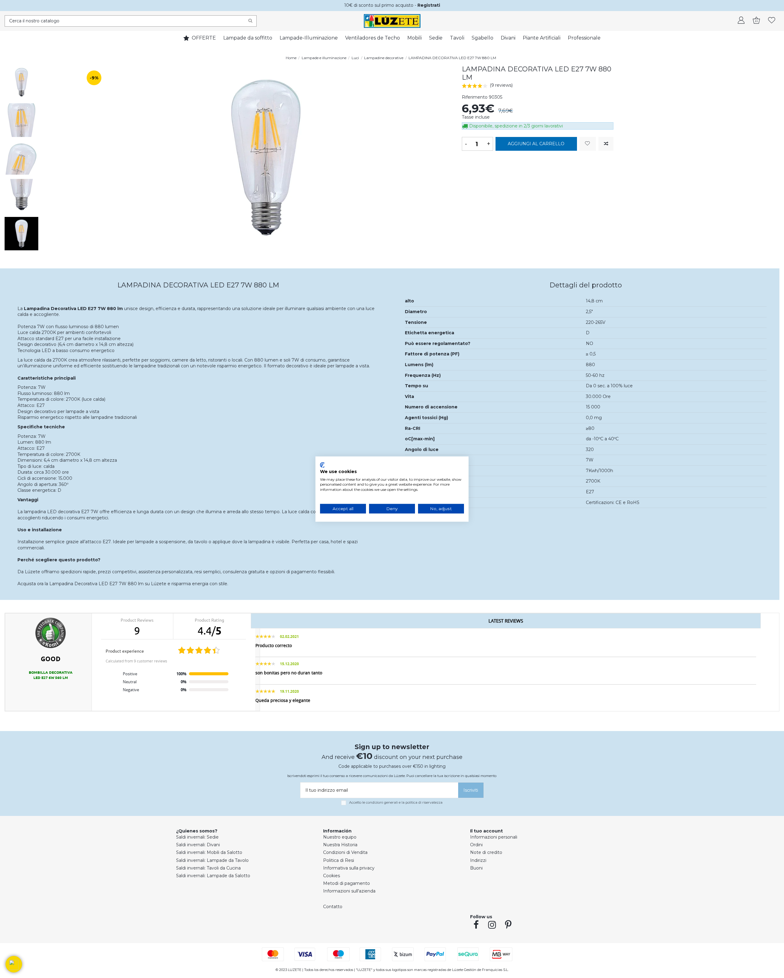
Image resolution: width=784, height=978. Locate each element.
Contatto (332, 906)
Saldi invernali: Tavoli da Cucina (208, 868)
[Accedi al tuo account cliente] (741, 21)
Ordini (476, 844)
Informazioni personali (493, 837)
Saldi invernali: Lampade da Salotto (213, 875)
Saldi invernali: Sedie (197, 837)
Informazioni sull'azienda (349, 891)
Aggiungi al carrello (536, 143)
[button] (14, 964)
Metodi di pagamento (346, 883)
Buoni (476, 868)
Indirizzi (478, 860)
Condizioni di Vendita (345, 852)
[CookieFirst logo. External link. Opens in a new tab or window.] (322, 465)
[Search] (250, 21)
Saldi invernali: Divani (198, 844)
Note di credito (486, 852)
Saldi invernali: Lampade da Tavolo (212, 860)
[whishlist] (771, 21)
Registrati (428, 5)
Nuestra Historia (340, 844)
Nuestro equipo (339, 837)
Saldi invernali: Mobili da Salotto (209, 852)
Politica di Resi (338, 860)
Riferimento (475, 97)
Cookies (331, 875)
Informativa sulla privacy (349, 868)
